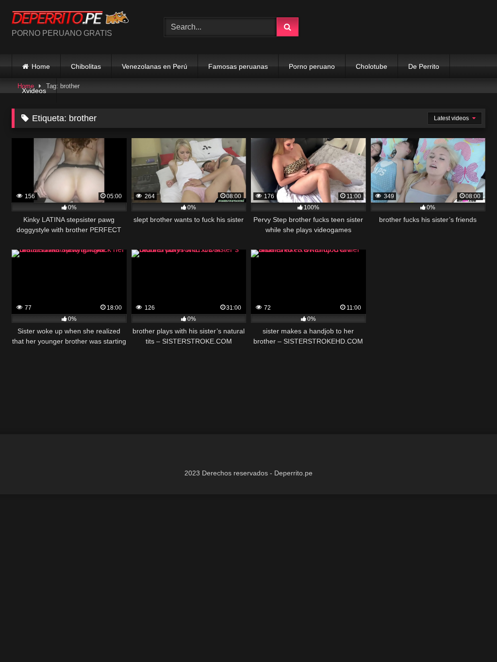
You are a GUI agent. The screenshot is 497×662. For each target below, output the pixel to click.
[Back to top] (467, 633)
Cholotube (371, 66)
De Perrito (423, 66)
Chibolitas (86, 66)
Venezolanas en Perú (154, 66)
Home (41, 66)
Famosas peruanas (238, 66)
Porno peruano (312, 66)
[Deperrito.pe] (77, 19)
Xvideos (34, 91)
